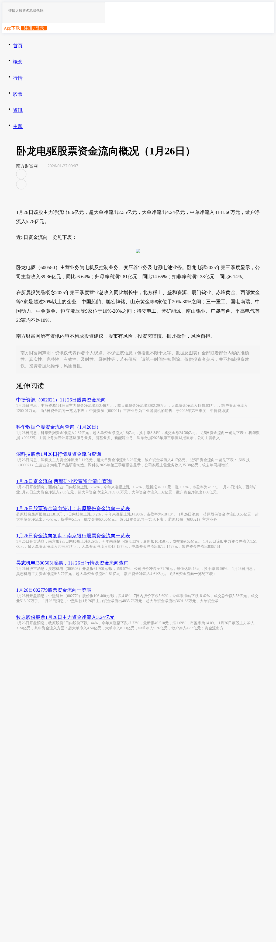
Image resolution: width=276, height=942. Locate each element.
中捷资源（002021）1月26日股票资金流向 (61, 400)
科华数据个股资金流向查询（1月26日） (58, 427)
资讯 (18, 110)
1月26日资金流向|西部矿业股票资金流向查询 (64, 481)
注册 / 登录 (34, 28)
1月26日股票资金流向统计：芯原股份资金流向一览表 (73, 508)
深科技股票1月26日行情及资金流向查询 (58, 454)
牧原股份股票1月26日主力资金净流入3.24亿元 (65, 617)
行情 (18, 78)
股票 (18, 94)
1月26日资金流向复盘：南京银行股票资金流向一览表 (73, 535)
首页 (18, 45)
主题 (18, 126)
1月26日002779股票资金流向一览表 (53, 590)
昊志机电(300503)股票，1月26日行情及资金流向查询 (72, 563)
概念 (18, 62)
